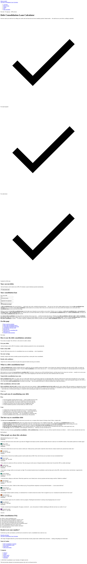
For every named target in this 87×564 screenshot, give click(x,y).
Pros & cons (5, 546)
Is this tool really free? (6, 527)
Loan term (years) (4, 298)
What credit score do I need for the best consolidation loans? (14, 523)
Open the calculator (5, 535)
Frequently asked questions (9, 332)
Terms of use (6, 556)
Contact (5, 554)
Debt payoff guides (7, 547)
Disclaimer (5, 557)
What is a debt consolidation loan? (9, 518)
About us (5, 552)
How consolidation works (8, 545)
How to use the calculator (8, 324)
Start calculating (6, 9)
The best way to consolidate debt (10, 330)
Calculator (5, 4)
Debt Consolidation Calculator (9, 543)
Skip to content (4, 1)
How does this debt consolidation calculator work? (12, 519)
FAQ (4, 8)
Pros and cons (6, 329)
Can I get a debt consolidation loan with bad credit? (13, 522)
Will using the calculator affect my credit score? (12, 520)
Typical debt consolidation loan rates (11, 326)
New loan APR (4, 295)
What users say (6, 331)
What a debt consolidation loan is (10, 325)
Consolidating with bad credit (9, 327)
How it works (6, 5)
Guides (4, 7)
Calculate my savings (6, 304)
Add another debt (5, 289)
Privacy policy (6, 555)
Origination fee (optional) (6, 300)
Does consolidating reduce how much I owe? (11, 524)
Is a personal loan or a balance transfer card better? (12, 525)
